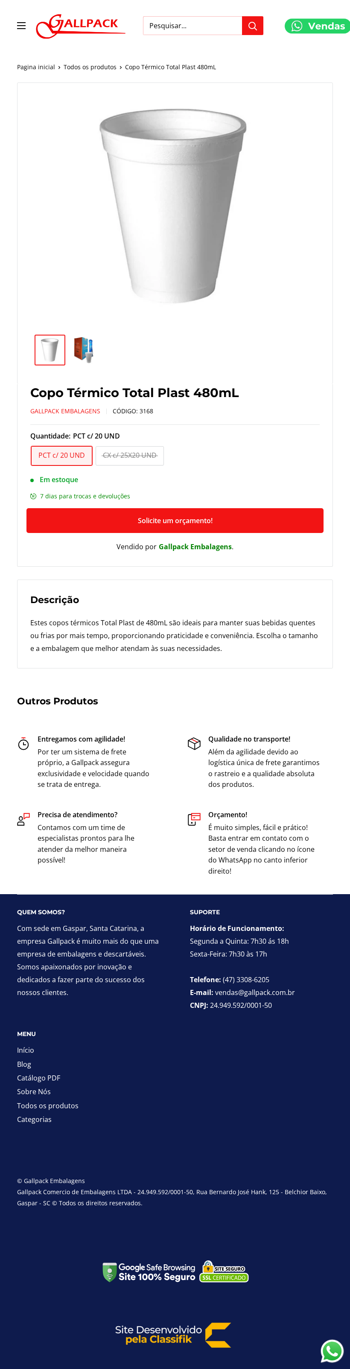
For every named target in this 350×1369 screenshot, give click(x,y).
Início (25, 1050)
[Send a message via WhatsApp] (332, 1351)
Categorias (34, 1119)
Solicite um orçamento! (175, 520)
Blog (24, 1064)
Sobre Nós (34, 1091)
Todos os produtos (90, 67)
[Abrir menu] (21, 25)
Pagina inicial (36, 67)
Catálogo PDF (38, 1078)
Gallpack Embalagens (65, 411)
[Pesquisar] (252, 25)
